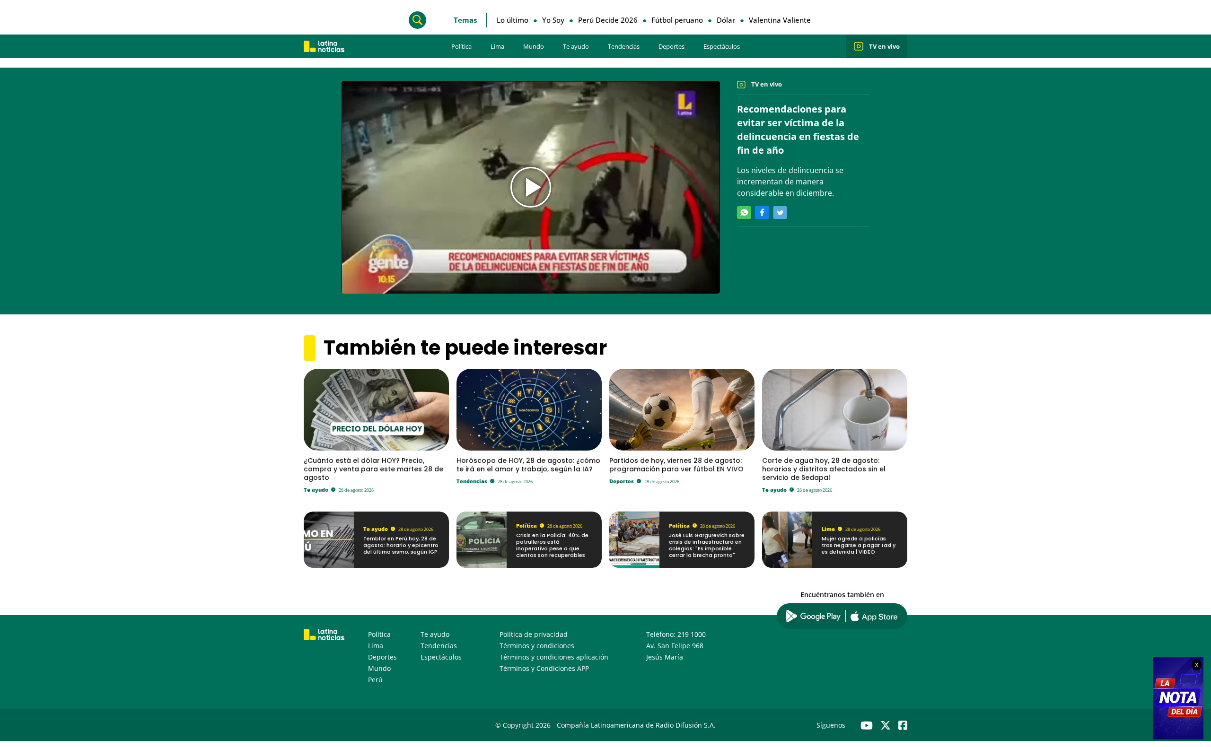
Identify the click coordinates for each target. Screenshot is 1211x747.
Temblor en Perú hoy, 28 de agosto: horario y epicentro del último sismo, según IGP (401, 545)
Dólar (726, 20)
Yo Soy (553, 20)
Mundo (533, 46)
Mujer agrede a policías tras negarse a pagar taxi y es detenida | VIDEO (858, 545)
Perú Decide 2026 (608, 20)
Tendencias (624, 46)
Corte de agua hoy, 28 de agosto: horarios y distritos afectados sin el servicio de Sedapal (824, 469)
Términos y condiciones (537, 645)
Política (461, 46)
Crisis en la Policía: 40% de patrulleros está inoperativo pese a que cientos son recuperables (552, 545)
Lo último (512, 20)
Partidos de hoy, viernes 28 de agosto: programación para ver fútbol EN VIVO (676, 465)
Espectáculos (721, 46)
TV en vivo (884, 46)
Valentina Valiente (780, 20)
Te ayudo (576, 46)
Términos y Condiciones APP (544, 668)
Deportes (671, 46)
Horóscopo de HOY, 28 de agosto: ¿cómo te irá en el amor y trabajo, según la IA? (528, 465)
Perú (375, 679)
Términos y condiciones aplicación (554, 656)
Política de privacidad (534, 634)
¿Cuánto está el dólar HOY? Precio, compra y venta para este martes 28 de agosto (373, 469)
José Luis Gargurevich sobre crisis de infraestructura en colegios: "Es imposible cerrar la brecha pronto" (707, 545)
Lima (497, 46)
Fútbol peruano (677, 20)
